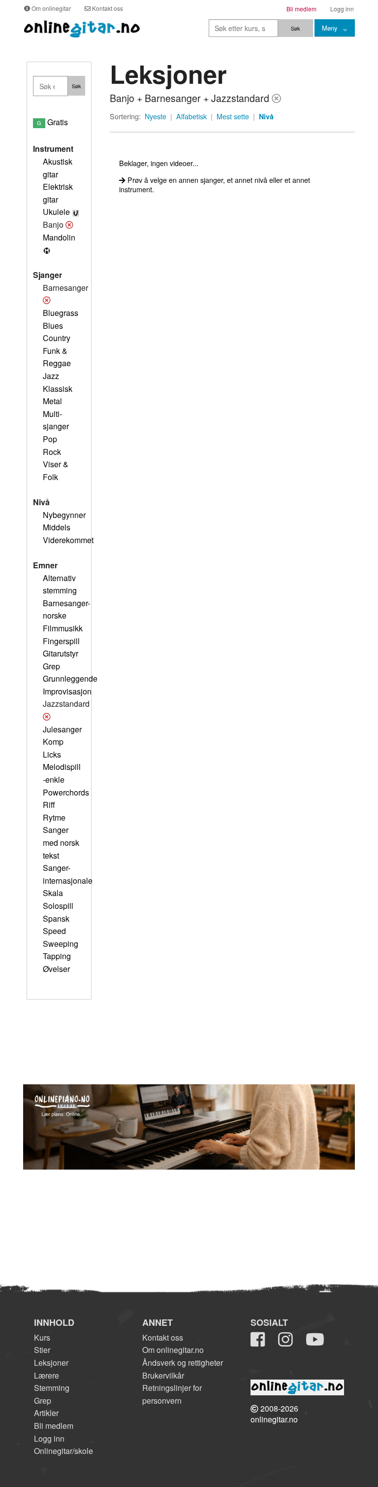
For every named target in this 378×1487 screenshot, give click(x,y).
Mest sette (233, 116)
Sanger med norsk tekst (61, 842)
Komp (53, 741)
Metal (52, 401)
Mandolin (59, 237)
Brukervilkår (163, 1375)
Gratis (52, 122)
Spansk (56, 918)
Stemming (51, 1387)
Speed (54, 930)
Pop (50, 439)
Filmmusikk (63, 628)
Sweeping (60, 943)
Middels (56, 527)
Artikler (46, 1412)
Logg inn (49, 1438)
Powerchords (66, 792)
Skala (53, 893)
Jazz (51, 375)
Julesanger (62, 729)
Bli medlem (53, 1425)
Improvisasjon (67, 691)
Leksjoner (51, 1362)
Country (56, 338)
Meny (330, 28)
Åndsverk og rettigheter (182, 1362)
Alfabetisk (191, 116)
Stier (42, 1349)
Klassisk (57, 388)
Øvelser (56, 968)
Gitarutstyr (60, 653)
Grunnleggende (70, 678)
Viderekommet (68, 540)
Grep (51, 666)
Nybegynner (64, 514)
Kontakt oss (162, 1337)
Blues (53, 325)
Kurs (42, 1337)
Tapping (57, 956)
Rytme (54, 817)
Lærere (46, 1375)
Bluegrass (60, 312)
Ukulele (56, 211)
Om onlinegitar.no (173, 1349)
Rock (52, 451)
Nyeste (155, 116)
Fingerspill (61, 641)
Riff (49, 804)
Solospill (58, 905)
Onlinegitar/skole (63, 1450)
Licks (52, 754)
